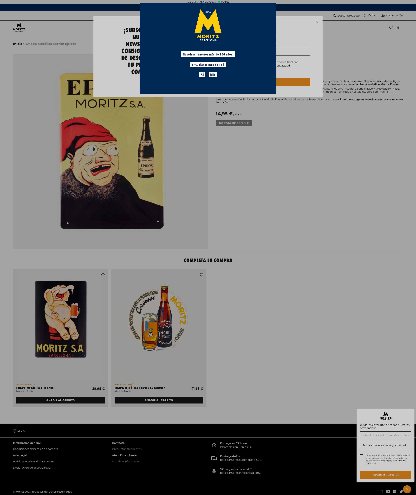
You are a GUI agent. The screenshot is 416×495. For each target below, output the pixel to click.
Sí (202, 75)
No (212, 75)
